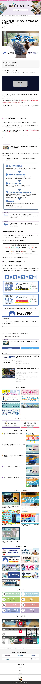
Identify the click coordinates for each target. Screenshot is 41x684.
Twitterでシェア (30, 348)
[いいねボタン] (2, 27)
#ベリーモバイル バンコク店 (14, 25)
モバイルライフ (9, 15)
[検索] (27, 10)
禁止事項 (20, 670)
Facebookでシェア (11, 348)
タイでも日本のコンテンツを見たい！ (11, 62)
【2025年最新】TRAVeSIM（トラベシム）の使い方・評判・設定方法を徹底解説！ (20, 0)
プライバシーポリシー (20, 664)
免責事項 (20, 667)
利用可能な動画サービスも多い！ (11, 64)
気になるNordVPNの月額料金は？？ (11, 65)
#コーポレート (26, 363)
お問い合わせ (20, 673)
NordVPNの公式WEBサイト (22, 308)
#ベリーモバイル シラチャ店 (21, 379)
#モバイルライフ (5, 25)
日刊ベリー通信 (4, 15)
